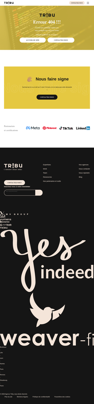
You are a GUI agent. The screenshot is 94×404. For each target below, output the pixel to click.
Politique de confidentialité (41, 397)
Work (45, 169)
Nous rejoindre (84, 173)
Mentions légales (22, 397)
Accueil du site (32, 40)
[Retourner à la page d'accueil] (8, 2)
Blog (80, 177)
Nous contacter (84, 169)
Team (45, 173)
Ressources (47, 177)
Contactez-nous (77, 3)
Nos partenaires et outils (52, 181)
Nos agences (83, 165)
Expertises (47, 165)
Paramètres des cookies (62, 397)
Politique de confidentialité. (22, 210)
